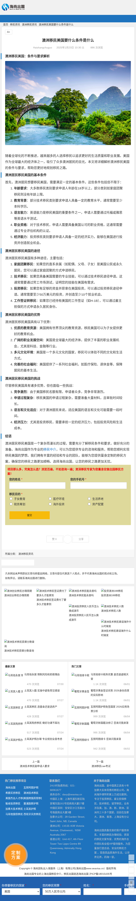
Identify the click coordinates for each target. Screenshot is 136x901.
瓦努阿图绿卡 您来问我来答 (106, 739)
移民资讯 (15, 24)
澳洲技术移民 (31, 792)
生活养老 (98, 498)
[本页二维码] (131, 889)
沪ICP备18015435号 (100, 873)
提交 (29, 515)
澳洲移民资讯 (29, 24)
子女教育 (19, 498)
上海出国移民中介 (51, 873)
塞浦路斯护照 (31, 803)
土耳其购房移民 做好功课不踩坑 (42, 722)
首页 (5, 24)
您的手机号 (78, 479)
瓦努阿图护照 (31, 787)
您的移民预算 (51, 885)
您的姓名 (15, 479)
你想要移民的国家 (14, 885)
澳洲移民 (18, 562)
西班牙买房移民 (32, 814)
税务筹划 (19, 504)
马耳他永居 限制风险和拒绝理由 (42, 674)
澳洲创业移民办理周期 (16, 595)
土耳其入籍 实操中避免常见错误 (42, 690)
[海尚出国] (13, 9)
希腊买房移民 (12, 792)
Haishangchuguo (42, 47)
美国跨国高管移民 (33, 798)
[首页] (131, 857)
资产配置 (98, 504)
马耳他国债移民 (14, 814)
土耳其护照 (30, 808)
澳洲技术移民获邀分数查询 (19, 650)
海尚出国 (10, 787)
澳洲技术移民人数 (111, 610)
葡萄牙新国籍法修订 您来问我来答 (110, 722)
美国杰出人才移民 (14, 798)
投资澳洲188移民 (110, 595)
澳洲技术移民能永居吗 (81, 595)
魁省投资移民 (12, 803)
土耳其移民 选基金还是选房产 (40, 706)
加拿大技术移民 (14, 808)
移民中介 (49, 449)
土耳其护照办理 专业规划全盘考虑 (43, 739)
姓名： (88, 885)
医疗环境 (58, 498)
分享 (81, 539)
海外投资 (58, 504)
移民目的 (15, 494)
